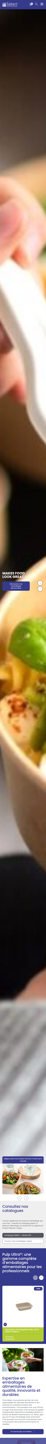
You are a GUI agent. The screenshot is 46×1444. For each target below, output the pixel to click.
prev (19, 1198)
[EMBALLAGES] (23, 1175)
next (26, 1198)
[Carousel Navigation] (40, 586)
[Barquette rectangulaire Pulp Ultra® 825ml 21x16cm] (23, 1313)
